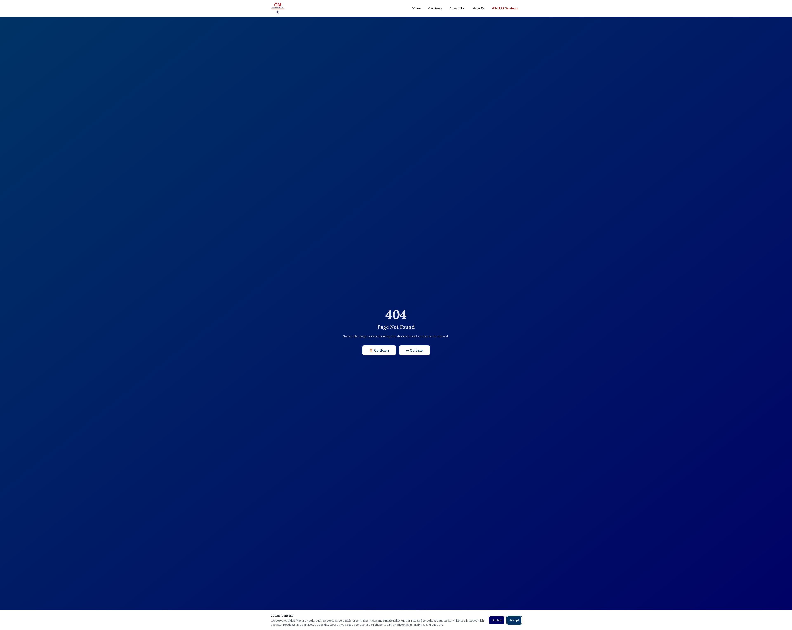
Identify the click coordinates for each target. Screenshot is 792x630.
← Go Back (414, 350)
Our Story (435, 8)
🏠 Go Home (379, 350)
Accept (514, 620)
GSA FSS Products (505, 8)
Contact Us (457, 8)
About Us (478, 8)
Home (416, 8)
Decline (496, 620)
